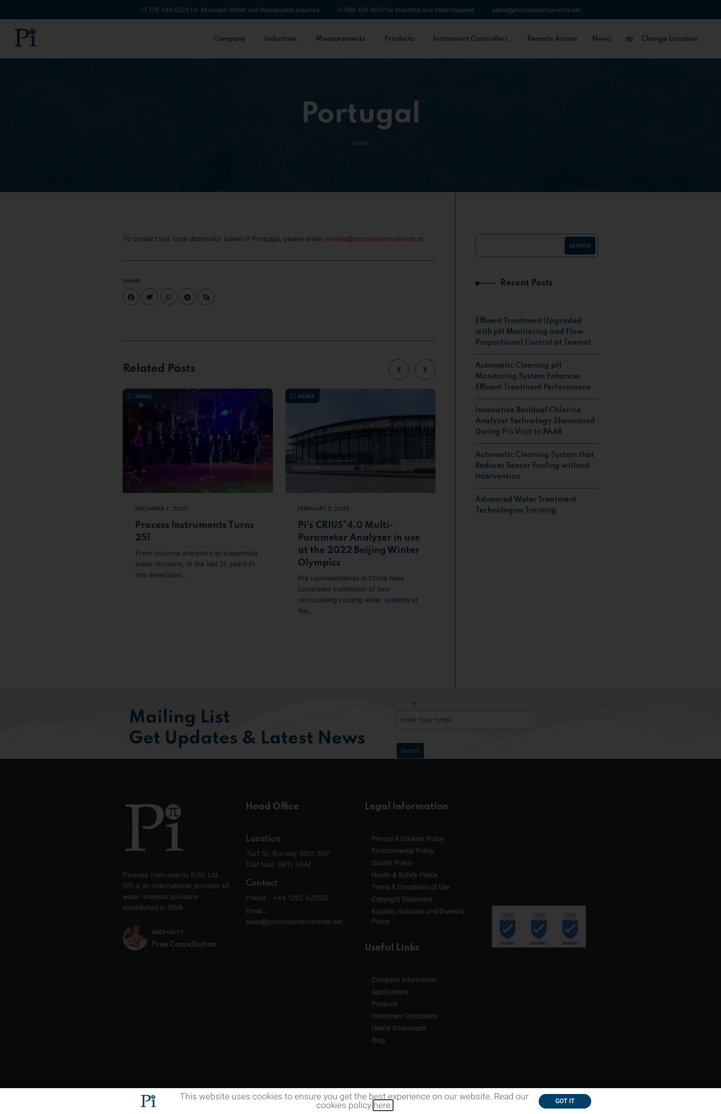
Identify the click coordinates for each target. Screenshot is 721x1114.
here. (383, 1105)
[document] (360, 557)
